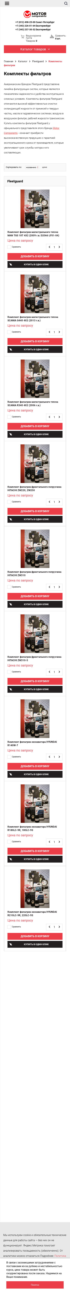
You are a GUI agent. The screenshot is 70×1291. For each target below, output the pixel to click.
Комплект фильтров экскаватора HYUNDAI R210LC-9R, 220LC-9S (32, 913)
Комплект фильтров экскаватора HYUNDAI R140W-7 (32, 743)
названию (31, 167)
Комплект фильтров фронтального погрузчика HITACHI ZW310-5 (34, 658)
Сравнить (16, 247)
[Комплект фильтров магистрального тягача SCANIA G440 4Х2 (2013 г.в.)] (35, 294)
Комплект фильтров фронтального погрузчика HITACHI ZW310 (34, 573)
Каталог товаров (33, 49)
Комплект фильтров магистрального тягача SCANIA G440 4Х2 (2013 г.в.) (32, 319)
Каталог (22, 61)
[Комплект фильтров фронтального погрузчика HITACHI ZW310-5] (35, 633)
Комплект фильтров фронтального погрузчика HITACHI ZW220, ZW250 (34, 488)
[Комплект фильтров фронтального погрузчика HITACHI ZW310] (35, 549)
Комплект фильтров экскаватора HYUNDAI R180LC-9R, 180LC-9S (32, 828)
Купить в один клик (36, 264)
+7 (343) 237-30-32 (25, 29)
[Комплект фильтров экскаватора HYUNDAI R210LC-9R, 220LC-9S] (35, 888)
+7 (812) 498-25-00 (25, 22)
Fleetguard (38, 61)
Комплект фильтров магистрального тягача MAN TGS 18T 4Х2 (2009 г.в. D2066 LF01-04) (33, 234)
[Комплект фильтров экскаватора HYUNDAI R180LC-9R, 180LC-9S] (35, 803)
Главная (8, 61)
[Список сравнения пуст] (52, 36)
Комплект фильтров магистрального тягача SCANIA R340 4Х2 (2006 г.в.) (32, 403)
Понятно (35, 1285)
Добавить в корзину (35, 256)
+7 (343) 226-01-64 (25, 25)
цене (44, 167)
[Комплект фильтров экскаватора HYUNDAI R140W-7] (35, 718)
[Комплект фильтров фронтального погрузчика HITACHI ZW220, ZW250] (35, 463)
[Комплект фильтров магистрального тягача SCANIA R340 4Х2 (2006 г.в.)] (35, 379)
